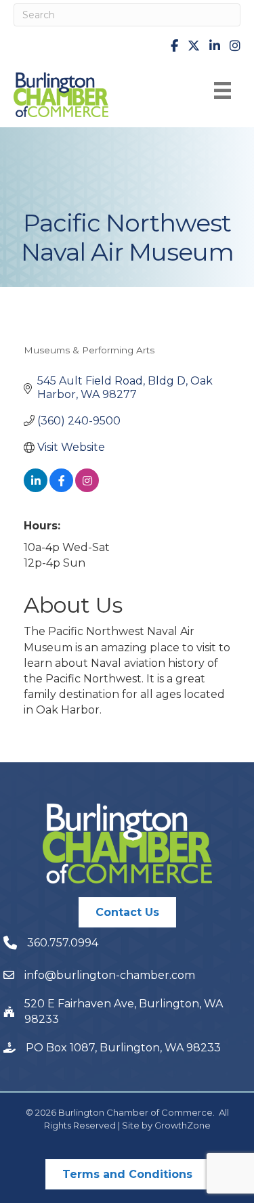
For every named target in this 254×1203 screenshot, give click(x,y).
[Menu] (222, 90)
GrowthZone (182, 1125)
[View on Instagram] (87, 488)
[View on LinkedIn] (35, 488)
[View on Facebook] (61, 488)
